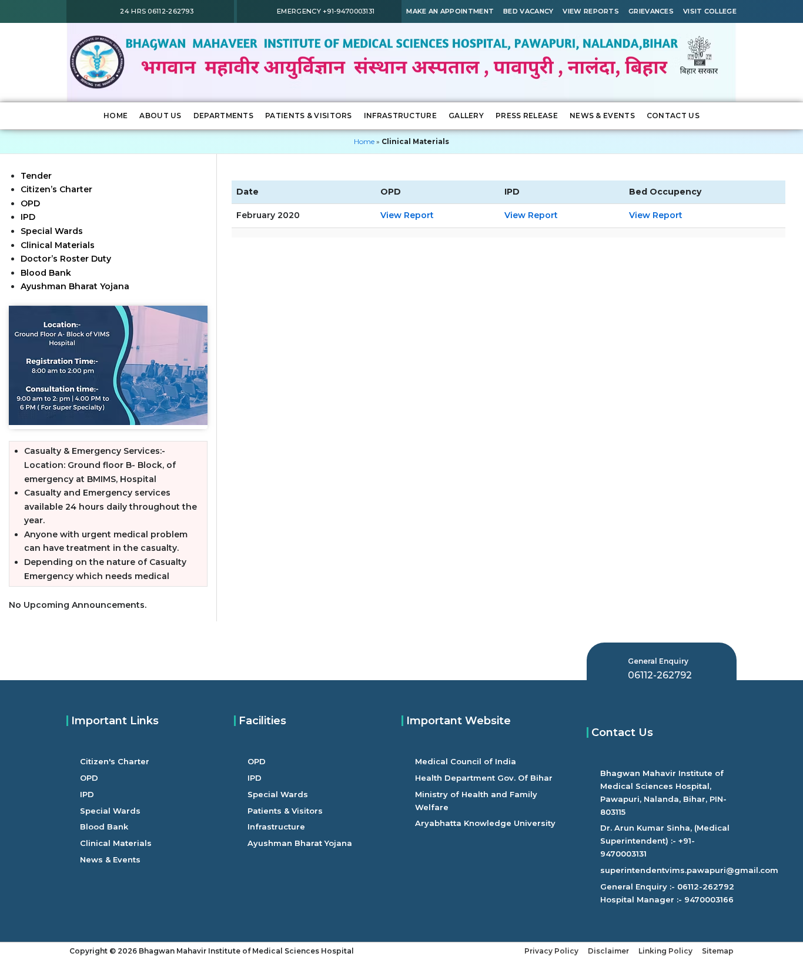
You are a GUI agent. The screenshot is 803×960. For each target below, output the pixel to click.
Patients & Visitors (308, 115)
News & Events (602, 115)
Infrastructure (400, 115)
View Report (407, 215)
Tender (36, 175)
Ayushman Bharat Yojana (76, 286)
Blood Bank (46, 272)
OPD (30, 203)
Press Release (527, 115)
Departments (223, 115)
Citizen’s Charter (56, 189)
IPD (28, 217)
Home (115, 115)
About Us (160, 115)
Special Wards (52, 231)
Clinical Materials (58, 245)
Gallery (466, 115)
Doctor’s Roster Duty (66, 258)
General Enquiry (658, 661)
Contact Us (673, 115)
